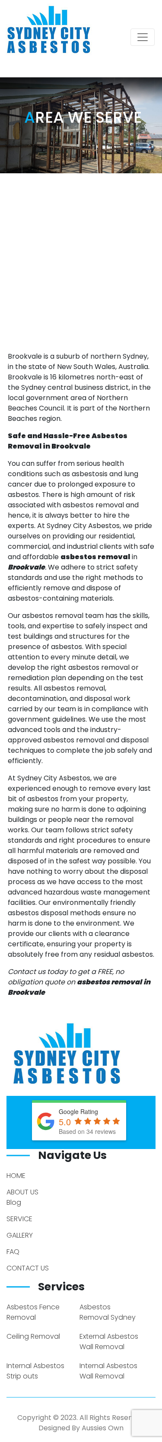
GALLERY (19, 1235)
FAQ (12, 1252)
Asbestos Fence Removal (33, 1312)
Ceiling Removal (33, 1336)
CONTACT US (27, 1268)
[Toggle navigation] (142, 37)
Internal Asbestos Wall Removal (108, 1371)
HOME (15, 1176)
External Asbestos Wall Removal (108, 1341)
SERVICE (19, 1219)
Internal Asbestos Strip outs (35, 1371)
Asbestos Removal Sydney (107, 1312)
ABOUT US (22, 1192)
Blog (13, 1202)
